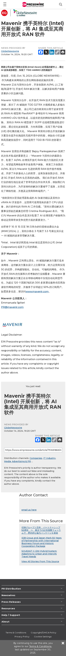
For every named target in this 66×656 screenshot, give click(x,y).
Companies (36, 458)
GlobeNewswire (10, 51)
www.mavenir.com (37, 291)
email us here (29, 509)
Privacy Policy (22, 636)
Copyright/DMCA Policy (43, 632)
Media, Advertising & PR (17, 461)
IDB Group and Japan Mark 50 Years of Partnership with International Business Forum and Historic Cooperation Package (41, 542)
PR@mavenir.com (12, 307)
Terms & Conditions (16, 632)
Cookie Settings (42, 636)
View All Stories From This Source (40, 561)
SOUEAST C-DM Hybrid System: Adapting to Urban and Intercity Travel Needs (39, 554)
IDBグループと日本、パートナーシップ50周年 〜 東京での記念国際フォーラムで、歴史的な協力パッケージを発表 (41, 530)
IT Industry (49, 458)
